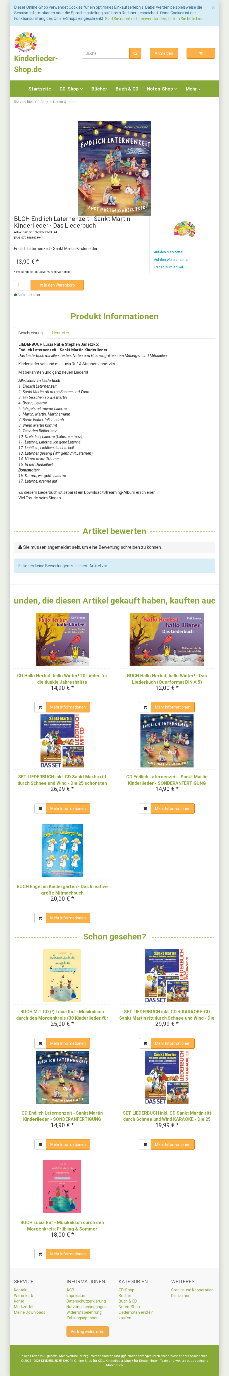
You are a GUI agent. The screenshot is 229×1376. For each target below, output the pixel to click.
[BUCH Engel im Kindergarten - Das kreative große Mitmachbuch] (62, 850)
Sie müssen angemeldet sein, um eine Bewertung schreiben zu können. (92, 547)
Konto (19, 1301)
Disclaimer (180, 1295)
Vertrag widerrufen (87, 1331)
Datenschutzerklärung (86, 1301)
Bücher (99, 89)
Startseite (39, 89)
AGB (70, 1290)
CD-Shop (69, 89)
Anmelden (164, 53)
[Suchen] (135, 53)
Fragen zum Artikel (168, 267)
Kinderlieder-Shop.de (36, 64)
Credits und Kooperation (192, 1290)
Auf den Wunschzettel (171, 260)
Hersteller (60, 333)
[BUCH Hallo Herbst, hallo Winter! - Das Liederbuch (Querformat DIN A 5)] (167, 639)
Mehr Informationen (68, 707)
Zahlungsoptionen (82, 1318)
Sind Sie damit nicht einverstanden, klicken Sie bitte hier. (154, 18)
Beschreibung (30, 333)
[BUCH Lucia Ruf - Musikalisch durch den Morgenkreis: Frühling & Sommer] (62, 1186)
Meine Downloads (29, 1312)
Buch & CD (127, 89)
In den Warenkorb (59, 285)
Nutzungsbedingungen (86, 1307)
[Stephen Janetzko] (185, 229)
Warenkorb (23, 1295)
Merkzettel (23, 1307)
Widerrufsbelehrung (84, 1312)
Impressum (76, 1295)
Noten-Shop (160, 89)
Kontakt (21, 1290)
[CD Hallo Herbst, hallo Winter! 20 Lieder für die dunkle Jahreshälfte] (62, 639)
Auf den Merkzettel (168, 252)
